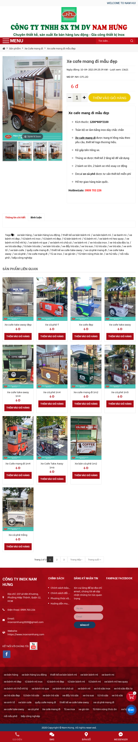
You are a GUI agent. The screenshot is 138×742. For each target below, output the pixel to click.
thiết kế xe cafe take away (66, 250)
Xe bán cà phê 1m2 (86, 463)
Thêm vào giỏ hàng (109, 97)
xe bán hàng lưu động (47, 235)
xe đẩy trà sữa (70, 246)
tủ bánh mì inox (31, 238)
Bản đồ (86, 739)
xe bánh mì (80, 242)
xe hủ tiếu (111, 253)
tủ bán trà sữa (32, 246)
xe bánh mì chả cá (61, 242)
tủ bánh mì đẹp (52, 238)
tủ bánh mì (90, 238)
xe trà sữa (115, 246)
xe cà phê (20, 253)
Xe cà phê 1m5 (120, 392)
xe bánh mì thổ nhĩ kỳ (16, 688)
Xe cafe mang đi (37, 253)
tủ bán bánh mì (72, 238)
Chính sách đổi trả (61, 593)
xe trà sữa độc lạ (119, 242)
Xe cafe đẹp (86, 324)
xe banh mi (120, 235)
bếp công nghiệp (22, 257)
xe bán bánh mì (102, 235)
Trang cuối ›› (94, 559)
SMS (51, 739)
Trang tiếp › (76, 559)
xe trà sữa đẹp (13, 246)
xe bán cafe (17, 250)
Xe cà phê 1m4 (52, 392)
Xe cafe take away (120, 324)
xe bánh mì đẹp (12, 681)
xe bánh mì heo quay (111, 238)
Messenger (121, 739)
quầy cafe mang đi (38, 250)
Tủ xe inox (56, 253)
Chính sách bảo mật (61, 587)
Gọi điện (17, 739)
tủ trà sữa (101, 246)
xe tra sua (87, 246)
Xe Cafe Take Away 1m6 (52, 465)
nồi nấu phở (10, 716)
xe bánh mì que (38, 242)
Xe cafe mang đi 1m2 (86, 392)
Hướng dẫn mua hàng (61, 603)
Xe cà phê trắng (18, 534)
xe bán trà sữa (51, 246)
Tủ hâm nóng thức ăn (90, 253)
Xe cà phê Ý (52, 324)
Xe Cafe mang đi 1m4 (17, 463)
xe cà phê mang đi (96, 250)
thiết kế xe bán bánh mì (76, 235)
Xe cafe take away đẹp (18, 324)
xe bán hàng (24, 235)
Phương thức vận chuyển (61, 598)
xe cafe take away (14, 709)
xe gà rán (70, 253)
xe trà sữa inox (98, 242)
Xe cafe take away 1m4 (18, 394)
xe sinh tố (9, 702)
